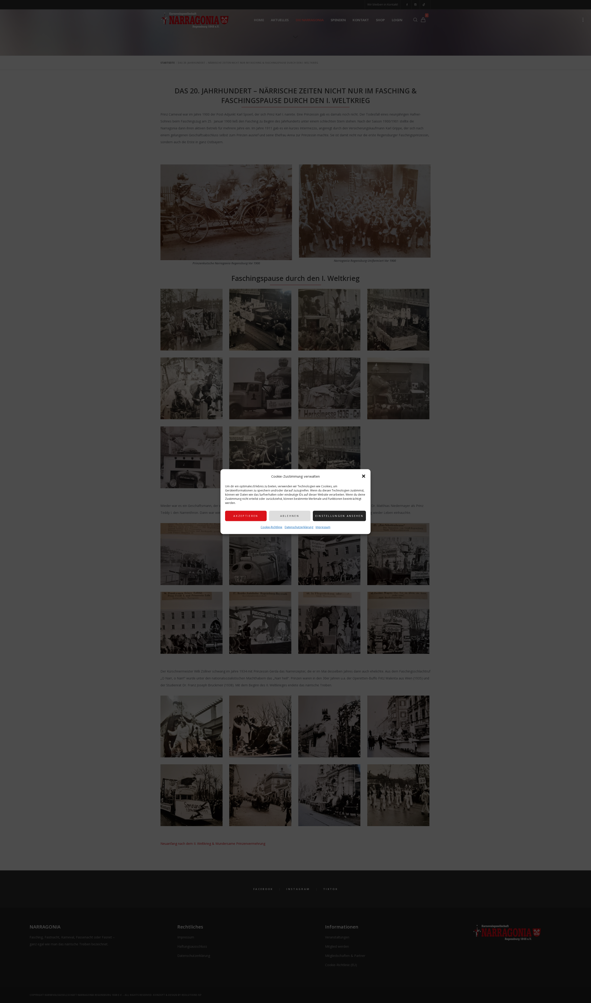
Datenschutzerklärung (299, 527)
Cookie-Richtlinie (271, 527)
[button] (363, 476)
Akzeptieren (245, 516)
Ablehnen (289, 516)
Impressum (323, 527)
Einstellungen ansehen (339, 516)
